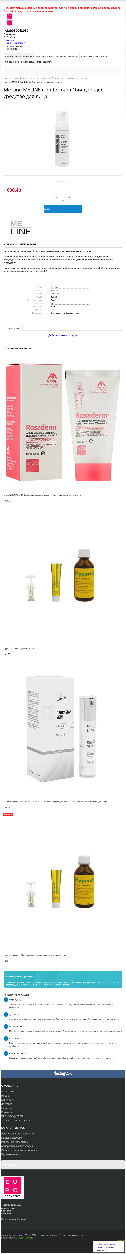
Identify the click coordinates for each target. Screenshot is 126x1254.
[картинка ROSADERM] (63, 422)
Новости (6, 1095)
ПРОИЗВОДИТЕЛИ (12, 1116)
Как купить (7, 1099)
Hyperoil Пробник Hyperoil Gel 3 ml (19, 648)
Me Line (54, 287)
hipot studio (25, 1238)
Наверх (121, 1240)
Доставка (6, 1104)
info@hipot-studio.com (106, 8)
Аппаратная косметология (17, 1146)
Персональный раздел (14, 1219)
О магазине (9, 40)
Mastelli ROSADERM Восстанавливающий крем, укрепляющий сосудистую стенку (42, 494)
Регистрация (19, 42)
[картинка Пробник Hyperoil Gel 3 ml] (63, 575)
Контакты (6, 1112)
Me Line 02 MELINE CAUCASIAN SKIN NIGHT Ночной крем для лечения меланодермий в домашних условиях (55, 801)
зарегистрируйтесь (58, 982)
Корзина (10, 46)
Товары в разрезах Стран (16, 1120)
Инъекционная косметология (19, 1150)
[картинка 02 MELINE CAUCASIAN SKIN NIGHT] (63, 728)
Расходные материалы (14, 1142)
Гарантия (6, 1108)
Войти (10, 42)
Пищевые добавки (12, 1137)
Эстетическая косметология (18, 1133)
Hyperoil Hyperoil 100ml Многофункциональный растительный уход (35, 954)
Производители (10, 1154)
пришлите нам (83, 982)
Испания (55, 293)
